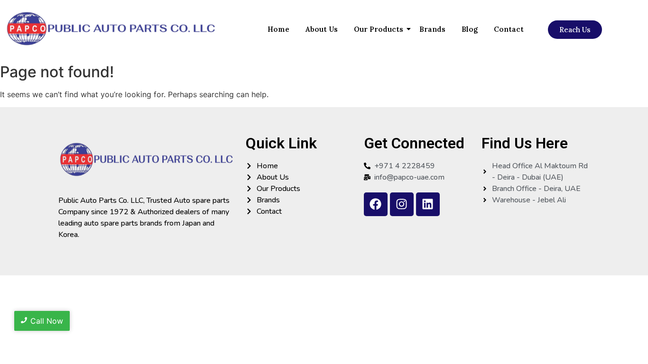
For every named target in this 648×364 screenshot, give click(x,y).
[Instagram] (402, 204)
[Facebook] (376, 204)
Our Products (378, 29)
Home (278, 29)
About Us (321, 29)
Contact (509, 29)
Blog (470, 29)
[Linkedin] (428, 204)
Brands (432, 29)
